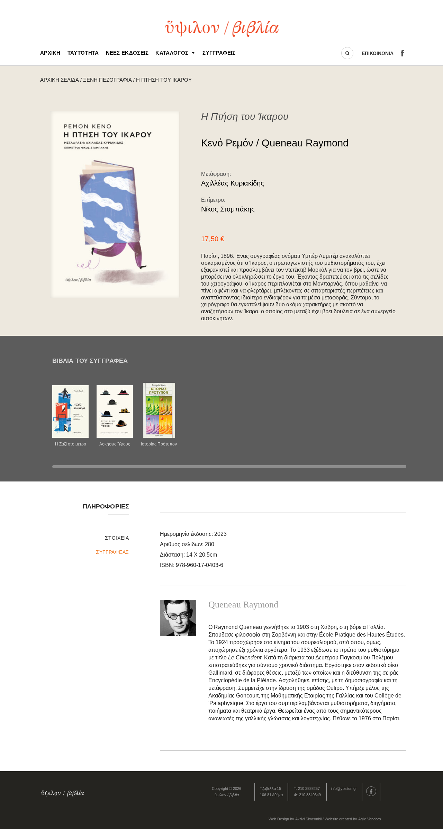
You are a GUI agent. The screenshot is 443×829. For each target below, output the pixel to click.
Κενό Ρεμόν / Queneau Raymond (275, 142)
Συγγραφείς (218, 53)
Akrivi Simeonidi (308, 819)
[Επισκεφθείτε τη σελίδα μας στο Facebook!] (402, 53)
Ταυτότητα (83, 53)
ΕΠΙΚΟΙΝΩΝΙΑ (378, 53)
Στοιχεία (117, 538)
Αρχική (50, 53)
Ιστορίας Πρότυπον (159, 444)
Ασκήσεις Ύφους (114, 444)
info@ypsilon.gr (344, 788)
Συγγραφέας (112, 552)
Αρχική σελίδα (59, 80)
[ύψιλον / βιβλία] (221, 27)
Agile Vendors (369, 819)
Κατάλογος (171, 53)
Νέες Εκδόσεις (127, 53)
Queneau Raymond (243, 605)
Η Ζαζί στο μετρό (70, 444)
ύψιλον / (227, 795)
